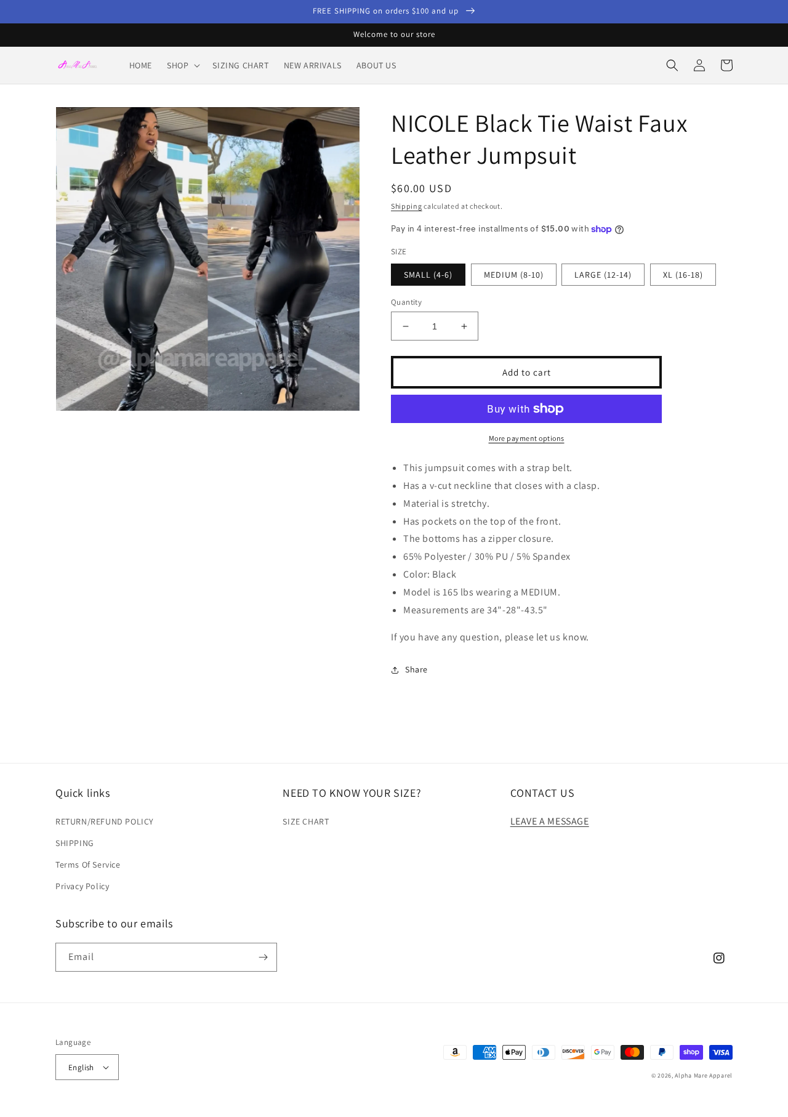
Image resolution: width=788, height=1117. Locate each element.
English (81, 1067)
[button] (182, 65)
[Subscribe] (262, 957)
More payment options (527, 438)
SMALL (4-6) (428, 274)
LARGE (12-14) (603, 274)
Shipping (406, 206)
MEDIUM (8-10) (514, 274)
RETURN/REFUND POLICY (104, 821)
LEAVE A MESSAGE (549, 821)
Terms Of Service (88, 864)
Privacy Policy (82, 886)
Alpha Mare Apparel (704, 1075)
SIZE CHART (306, 821)
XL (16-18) (683, 274)
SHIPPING (74, 843)
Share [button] (416, 669)
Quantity (406, 302)
